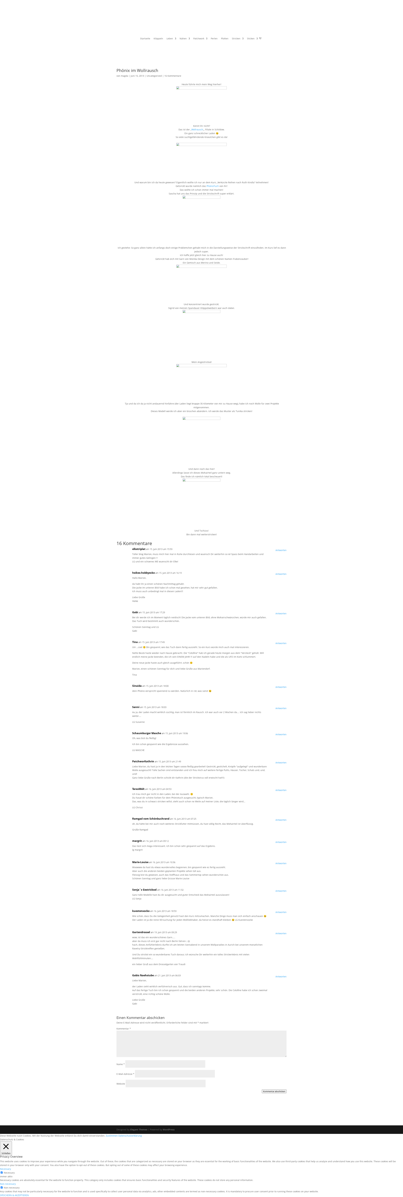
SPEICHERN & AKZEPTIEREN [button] (14, 1195)
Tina (135, 642)
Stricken (236, 38)
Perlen (214, 38)
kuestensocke (141, 911)
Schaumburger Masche (146, 733)
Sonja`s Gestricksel (144, 889)
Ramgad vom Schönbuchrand (150, 818)
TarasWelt (138, 789)
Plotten (224, 38)
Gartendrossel (141, 932)
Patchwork (198, 38)
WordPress (169, 1129)
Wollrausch (197, 129)
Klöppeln (158, 38)
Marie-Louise (140, 862)
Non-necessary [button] (8, 1183)
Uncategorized (154, 75)
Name (120, 1064)
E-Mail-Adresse (125, 1073)
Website (120, 1083)
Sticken (251, 38)
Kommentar (123, 1028)
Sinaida (137, 686)
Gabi (135, 612)
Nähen (183, 38)
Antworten (281, 550)
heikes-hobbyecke (143, 572)
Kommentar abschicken (274, 1091)
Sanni (135, 707)
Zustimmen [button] (112, 1135)
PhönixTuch (212, 186)
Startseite (145, 38)
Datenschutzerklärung (130, 1135)
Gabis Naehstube (143, 975)
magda (124, 75)
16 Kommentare (172, 75)
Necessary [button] (5, 1168)
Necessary (9, 1172)
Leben (170, 38)
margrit (137, 841)
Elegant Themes (138, 1129)
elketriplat (138, 549)
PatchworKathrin (143, 761)
